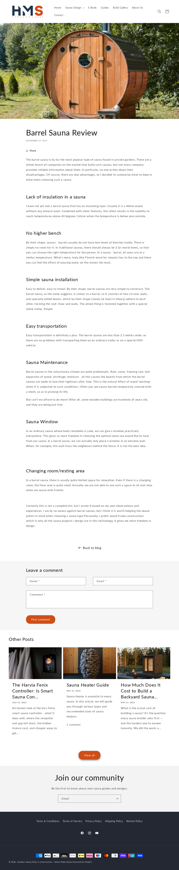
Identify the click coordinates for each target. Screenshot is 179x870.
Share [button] (33, 150)
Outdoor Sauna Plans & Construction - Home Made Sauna (44, 862)
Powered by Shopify (82, 862)
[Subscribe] (117, 798)
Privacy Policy (93, 821)
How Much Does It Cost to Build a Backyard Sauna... (141, 690)
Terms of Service (72, 821)
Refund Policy (134, 821)
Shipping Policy (114, 821)
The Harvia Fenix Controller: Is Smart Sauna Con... (32, 690)
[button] (74, 7)
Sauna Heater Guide (88, 685)
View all (89, 755)
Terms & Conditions (47, 821)
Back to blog (92, 548)
